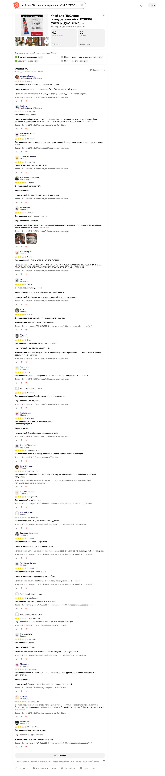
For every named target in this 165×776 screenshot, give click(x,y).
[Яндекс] (16, 5)
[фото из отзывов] (20, 238)
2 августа (30, 183)
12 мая (29, 315)
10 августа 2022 (33, 701)
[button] (19, 41)
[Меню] (159, 5)
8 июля (29, 257)
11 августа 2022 (33, 669)
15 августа (31, 139)
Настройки (70, 768)
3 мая (29, 340)
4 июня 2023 (31, 111)
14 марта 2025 (32, 517)
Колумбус (23, 768)
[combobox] (49, 5)
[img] (20, 81)
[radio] (17, 101)
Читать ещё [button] (88, 121)
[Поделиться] (104, 15)
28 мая (29, 81)
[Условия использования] (103, 55)
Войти (152, 5)
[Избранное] (142, 5)
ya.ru (86, 768)
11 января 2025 (32, 568)
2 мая (29, 372)
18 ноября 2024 (32, 727)
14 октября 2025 (33, 450)
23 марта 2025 (32, 497)
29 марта (30, 418)
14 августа (31, 162)
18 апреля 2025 (32, 471)
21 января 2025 (32, 538)
